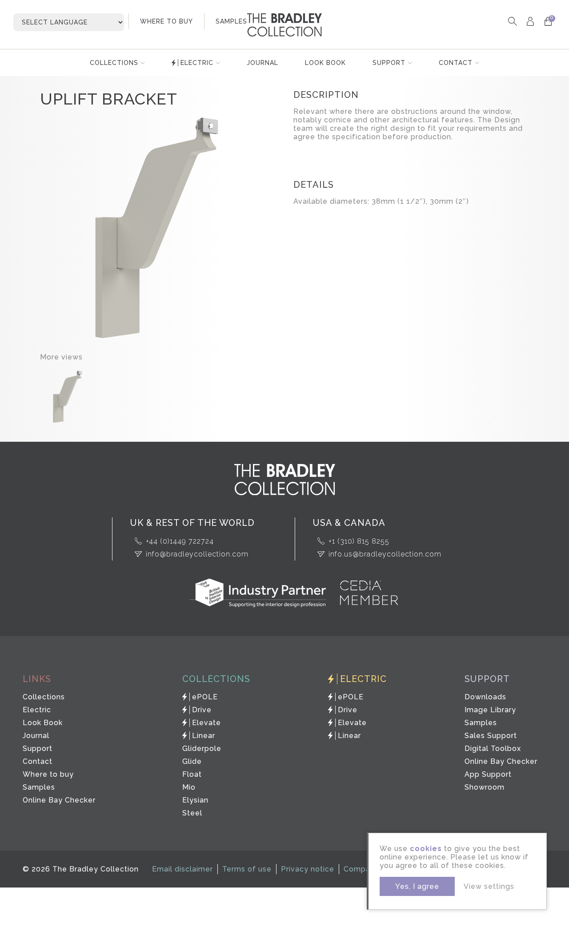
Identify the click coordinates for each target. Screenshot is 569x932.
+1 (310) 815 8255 (359, 541)
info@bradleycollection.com (197, 554)
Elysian (195, 800)
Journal (262, 62)
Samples (39, 787)
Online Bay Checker (59, 800)
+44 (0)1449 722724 (180, 541)
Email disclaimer (182, 869)
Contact (456, 62)
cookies (426, 848)
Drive (202, 710)
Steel (192, 813)
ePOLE (205, 697)
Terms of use (247, 869)
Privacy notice (307, 869)
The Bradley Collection (284, 24)
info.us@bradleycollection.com (385, 554)
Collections (114, 62)
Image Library (490, 710)
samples (231, 21)
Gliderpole (201, 748)
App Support (488, 774)
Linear (203, 735)
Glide (192, 761)
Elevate (206, 722)
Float (192, 774)
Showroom (485, 787)
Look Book (325, 62)
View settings (489, 886)
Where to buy (48, 774)
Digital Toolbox (493, 748)
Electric (196, 62)
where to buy (166, 21)
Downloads (485, 697)
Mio (189, 787)
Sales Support (491, 735)
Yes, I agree (417, 886)
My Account (530, 21)
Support (389, 62)
